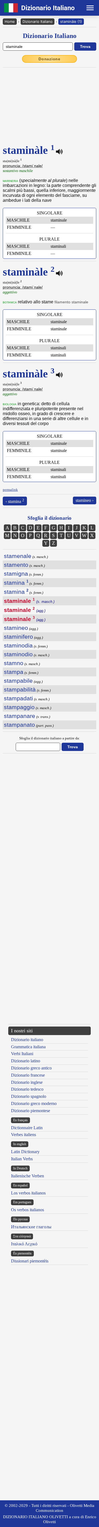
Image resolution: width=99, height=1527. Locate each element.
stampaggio (19, 707)
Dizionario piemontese (30, 1110)
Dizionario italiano (27, 1039)
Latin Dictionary (25, 1151)
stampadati (18, 698)
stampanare (19, 716)
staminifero (18, 636)
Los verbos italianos (28, 1193)
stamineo (16, 628)
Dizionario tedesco (27, 1089)
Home (10, 21)
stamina (16, 582)
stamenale (17, 556)
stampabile (18, 680)
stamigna (16, 573)
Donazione (49, 59)
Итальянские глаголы (31, 1226)
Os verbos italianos (27, 1209)
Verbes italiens (23, 1134)
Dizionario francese (28, 1075)
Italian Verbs (22, 1158)
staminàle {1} (71, 21)
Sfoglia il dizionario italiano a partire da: (49, 738)
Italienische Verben (27, 1176)
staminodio (18, 654)
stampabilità (20, 689)
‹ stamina (15, 501)
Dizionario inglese (27, 1082)
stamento (16, 565)
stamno (13, 663)
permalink (10, 490)
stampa (13, 672)
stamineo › (85, 500)
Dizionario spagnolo (28, 1096)
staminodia (18, 645)
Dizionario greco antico (31, 1068)
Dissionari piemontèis (29, 1261)
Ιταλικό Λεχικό (24, 1244)
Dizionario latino (25, 1060)
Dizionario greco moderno (34, 1103)
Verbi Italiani (22, 1053)
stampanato (19, 725)
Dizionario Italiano (38, 21)
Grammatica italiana (28, 1046)
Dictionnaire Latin (27, 1127)
